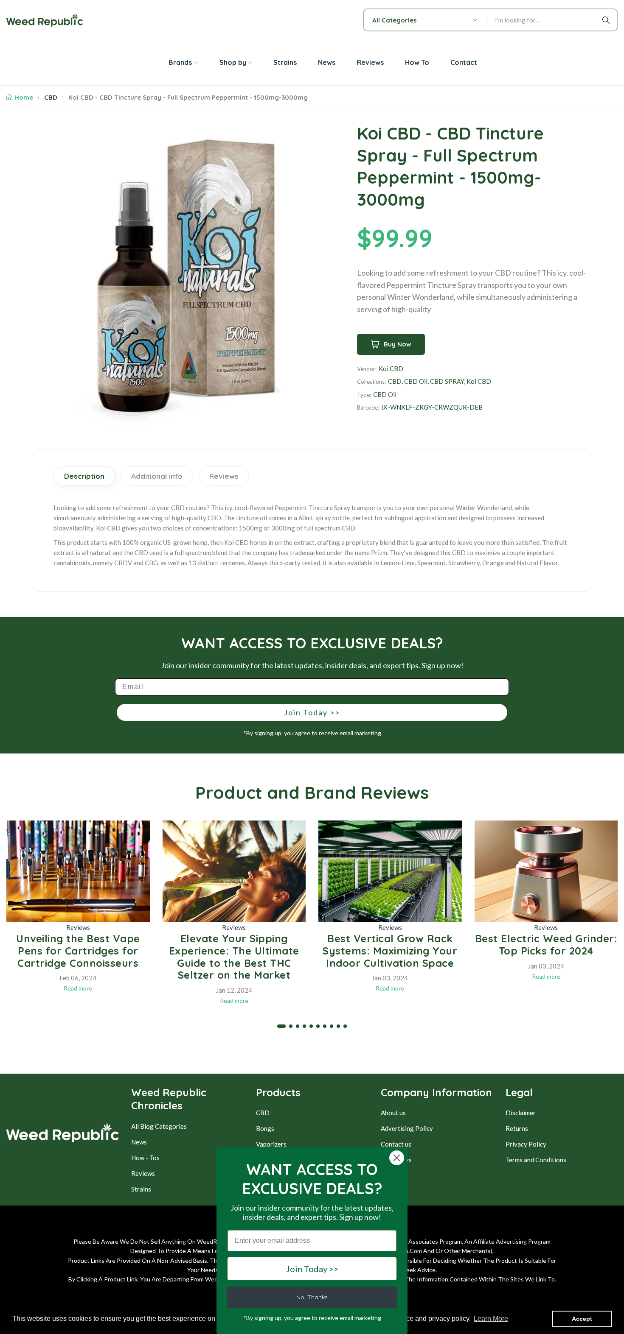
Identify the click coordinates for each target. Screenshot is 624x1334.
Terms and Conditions (536, 1160)
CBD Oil (415, 381)
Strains (141, 1189)
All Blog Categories (159, 1126)
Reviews (78, 927)
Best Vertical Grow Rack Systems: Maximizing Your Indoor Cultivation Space (390, 950)
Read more (78, 988)
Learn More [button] (491, 1318)
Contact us (396, 1144)
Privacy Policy (526, 1144)
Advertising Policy (407, 1128)
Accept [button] (582, 1318)
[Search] (607, 20)
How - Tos (145, 1157)
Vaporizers (271, 1144)
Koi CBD (391, 368)
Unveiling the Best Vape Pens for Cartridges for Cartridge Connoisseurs (78, 950)
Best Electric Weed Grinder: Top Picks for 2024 (546, 944)
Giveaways (396, 1160)
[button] (281, 1026)
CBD (50, 97)
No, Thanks (312, 1297)
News (139, 1142)
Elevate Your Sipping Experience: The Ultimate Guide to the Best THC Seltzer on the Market (234, 956)
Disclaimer (521, 1112)
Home (23, 97)
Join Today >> (312, 712)
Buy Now (397, 344)
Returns (517, 1128)
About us (393, 1112)
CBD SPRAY (447, 381)
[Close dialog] (396, 1157)
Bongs (265, 1128)
